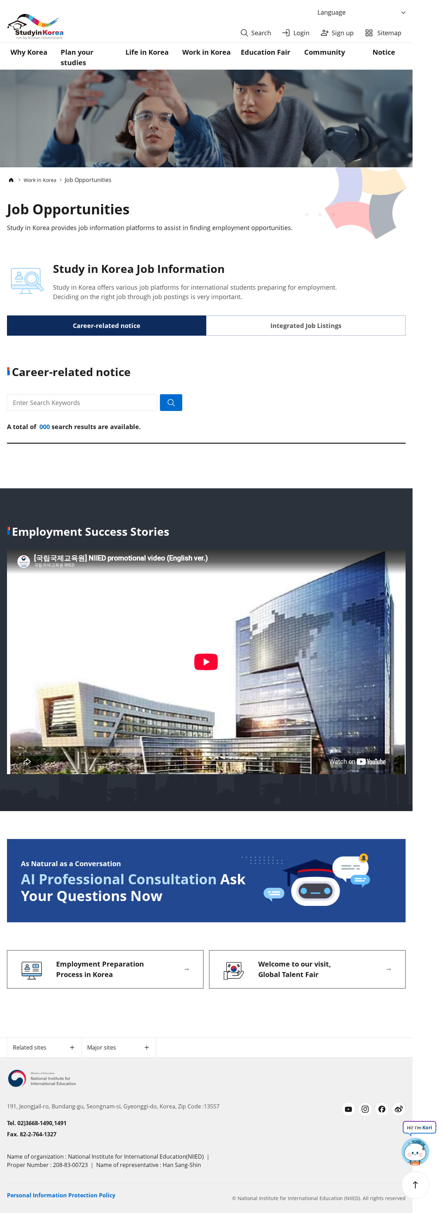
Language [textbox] (331, 12)
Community (324, 52)
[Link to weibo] (399, 1109)
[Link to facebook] (382, 1109)
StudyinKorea (35, 27)
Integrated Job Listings (305, 325)
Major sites (101, 1047)
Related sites (29, 1047)
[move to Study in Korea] (11, 180)
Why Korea (28, 52)
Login (301, 33)
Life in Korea (147, 52)
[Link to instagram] (365, 1109)
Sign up (343, 33)
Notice (383, 52)
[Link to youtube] (348, 1109)
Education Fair (265, 52)
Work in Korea (206, 52)
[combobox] (362, 12)
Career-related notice (106, 325)
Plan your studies (77, 57)
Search (261, 33)
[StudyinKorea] (121, 27)
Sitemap (389, 33)
